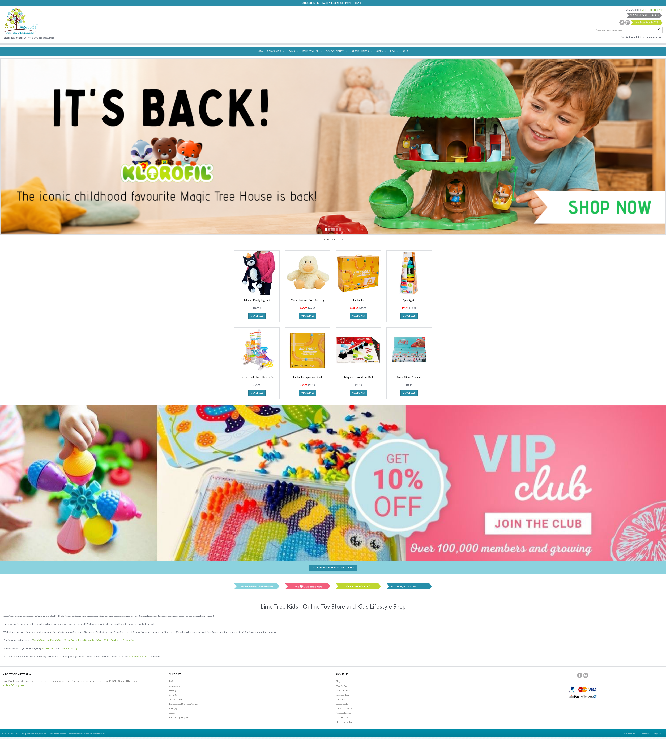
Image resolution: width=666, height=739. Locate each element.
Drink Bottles (111, 640)
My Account (629, 733)
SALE (405, 51)
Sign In (657, 733)
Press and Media (343, 713)
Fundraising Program (179, 717)
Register (645, 733)
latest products (333, 239)
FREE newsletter (344, 722)
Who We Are (341, 685)
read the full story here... (14, 685)
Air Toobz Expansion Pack (307, 377)
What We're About (344, 690)
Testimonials (342, 704)
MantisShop (99, 733)
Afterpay (173, 708)
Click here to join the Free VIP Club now (333, 567)
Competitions (342, 717)
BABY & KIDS (274, 51)
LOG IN (645, 10)
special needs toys (138, 656)
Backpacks (128, 640)
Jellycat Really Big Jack (257, 300)
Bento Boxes (70, 640)
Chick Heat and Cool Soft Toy (308, 300)
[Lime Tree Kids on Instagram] (585, 675)
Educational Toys (69, 648)
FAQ (171, 681)
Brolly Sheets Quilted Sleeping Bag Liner (38, 718)
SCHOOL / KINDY (335, 51)
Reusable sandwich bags (90, 640)
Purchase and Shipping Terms (183, 704)
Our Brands (341, 699)
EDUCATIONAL (310, 51)
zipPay (172, 713)
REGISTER (657, 10)
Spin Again (409, 300)
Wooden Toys (49, 648)
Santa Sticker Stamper (409, 377)
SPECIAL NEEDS (360, 51)
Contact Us (174, 685)
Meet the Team (343, 695)
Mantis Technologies (56, 733)
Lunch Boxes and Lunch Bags (48, 640)
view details (257, 316)
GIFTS (379, 51)
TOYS (292, 51)
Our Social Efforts (344, 708)
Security (173, 695)
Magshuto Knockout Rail (358, 377)
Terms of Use (175, 699)
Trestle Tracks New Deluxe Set (257, 377)
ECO (392, 51)
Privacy (172, 690)
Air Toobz (358, 300)
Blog (338, 681)
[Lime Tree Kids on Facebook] (579, 675)
